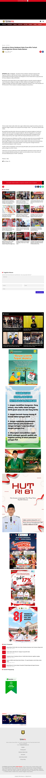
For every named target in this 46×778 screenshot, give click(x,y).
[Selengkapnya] (42, 313)
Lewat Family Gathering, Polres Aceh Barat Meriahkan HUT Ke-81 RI (37, 202)
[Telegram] (40, 187)
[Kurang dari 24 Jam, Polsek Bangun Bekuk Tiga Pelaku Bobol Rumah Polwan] (33, 338)
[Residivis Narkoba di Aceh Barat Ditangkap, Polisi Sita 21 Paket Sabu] (23, 236)
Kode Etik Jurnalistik (23, 757)
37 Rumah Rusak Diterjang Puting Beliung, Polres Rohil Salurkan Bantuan (36, 229)
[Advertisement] (23, 11)
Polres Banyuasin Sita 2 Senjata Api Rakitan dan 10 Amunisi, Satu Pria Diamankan (12, 329)
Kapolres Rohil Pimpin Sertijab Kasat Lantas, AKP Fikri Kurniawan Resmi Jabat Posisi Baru (22, 202)
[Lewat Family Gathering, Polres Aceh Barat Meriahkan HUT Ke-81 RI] (37, 195)
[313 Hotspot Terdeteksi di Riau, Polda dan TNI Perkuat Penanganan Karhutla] (8, 209)
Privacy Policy (23, 759)
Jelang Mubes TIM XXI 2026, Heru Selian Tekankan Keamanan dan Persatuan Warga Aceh (25, 647)
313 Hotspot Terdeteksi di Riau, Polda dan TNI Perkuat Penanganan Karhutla (8, 215)
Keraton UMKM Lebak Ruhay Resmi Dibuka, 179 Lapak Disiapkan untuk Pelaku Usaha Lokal (24, 661)
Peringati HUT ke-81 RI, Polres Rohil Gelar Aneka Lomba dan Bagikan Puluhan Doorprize (37, 215)
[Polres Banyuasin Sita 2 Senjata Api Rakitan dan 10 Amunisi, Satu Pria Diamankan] (13, 322)
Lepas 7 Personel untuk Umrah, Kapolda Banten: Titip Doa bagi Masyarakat (22, 229)
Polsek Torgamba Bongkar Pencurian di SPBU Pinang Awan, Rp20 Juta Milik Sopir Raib (12, 346)
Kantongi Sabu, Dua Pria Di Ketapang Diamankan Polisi (31, 329)
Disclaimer (23, 754)
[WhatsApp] (43, 187)
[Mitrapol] (8, 21)
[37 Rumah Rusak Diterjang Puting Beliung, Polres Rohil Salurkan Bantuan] (37, 222)
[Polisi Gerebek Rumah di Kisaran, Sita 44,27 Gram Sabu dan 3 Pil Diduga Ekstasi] (8, 222)
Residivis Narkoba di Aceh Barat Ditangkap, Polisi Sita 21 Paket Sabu (22, 242)
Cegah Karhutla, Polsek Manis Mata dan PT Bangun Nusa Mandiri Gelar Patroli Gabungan (22, 215)
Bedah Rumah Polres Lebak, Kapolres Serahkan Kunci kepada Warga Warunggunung (8, 242)
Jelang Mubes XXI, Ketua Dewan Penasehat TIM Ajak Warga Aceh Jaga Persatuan (23, 665)
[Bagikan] (43, 52)
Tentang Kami (23, 749)
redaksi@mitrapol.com (24, 744)
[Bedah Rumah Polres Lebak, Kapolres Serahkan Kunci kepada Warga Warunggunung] (8, 236)
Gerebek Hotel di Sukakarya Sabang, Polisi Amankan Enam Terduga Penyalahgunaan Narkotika (8, 202)
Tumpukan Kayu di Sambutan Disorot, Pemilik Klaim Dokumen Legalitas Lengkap (23, 656)
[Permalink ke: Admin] (3, 52)
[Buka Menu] (40, 21)
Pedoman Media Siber (23, 752)
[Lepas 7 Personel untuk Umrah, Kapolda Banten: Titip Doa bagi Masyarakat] (23, 222)
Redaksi (23, 747)
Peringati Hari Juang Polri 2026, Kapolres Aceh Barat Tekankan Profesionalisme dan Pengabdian (37, 242)
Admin (6, 51)
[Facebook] (36, 187)
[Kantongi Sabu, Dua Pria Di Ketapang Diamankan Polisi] (33, 322)
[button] (43, 21)
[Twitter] (38, 187)
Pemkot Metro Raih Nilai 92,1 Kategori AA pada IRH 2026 (18, 651)
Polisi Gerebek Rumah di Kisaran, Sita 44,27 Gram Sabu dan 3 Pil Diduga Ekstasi (8, 229)
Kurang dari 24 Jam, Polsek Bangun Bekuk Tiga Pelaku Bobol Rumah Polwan (32, 346)
